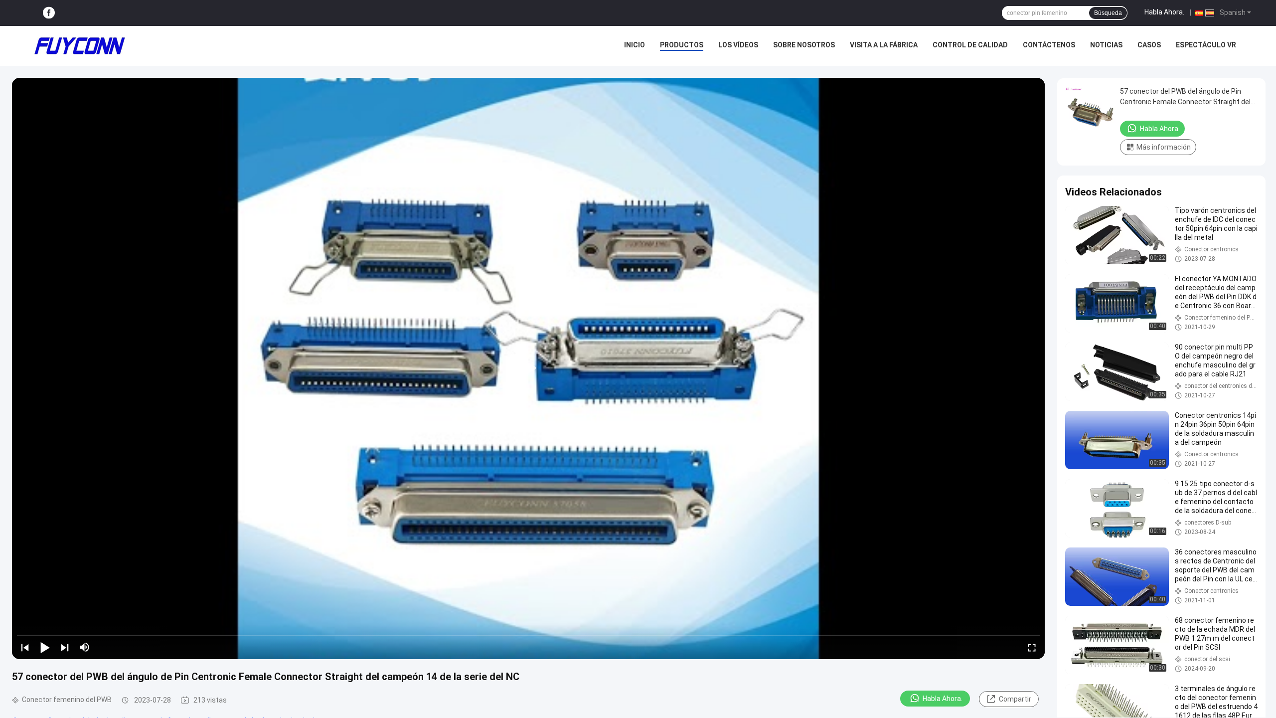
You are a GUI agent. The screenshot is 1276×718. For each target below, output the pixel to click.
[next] (65, 647)
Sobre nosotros (804, 45)
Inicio (634, 45)
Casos (1149, 45)
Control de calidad (970, 45)
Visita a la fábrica (884, 45)
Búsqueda (1108, 12)
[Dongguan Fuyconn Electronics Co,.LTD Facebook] (49, 13)
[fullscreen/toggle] (1032, 647)
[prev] (25, 647)
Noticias (1106, 45)
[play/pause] (45, 647)
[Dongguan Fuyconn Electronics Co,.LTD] (80, 46)
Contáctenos (1049, 45)
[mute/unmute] (85, 647)
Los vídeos (738, 45)
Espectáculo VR (1206, 45)
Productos (681, 45)
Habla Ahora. (1164, 12)
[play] (528, 368)
